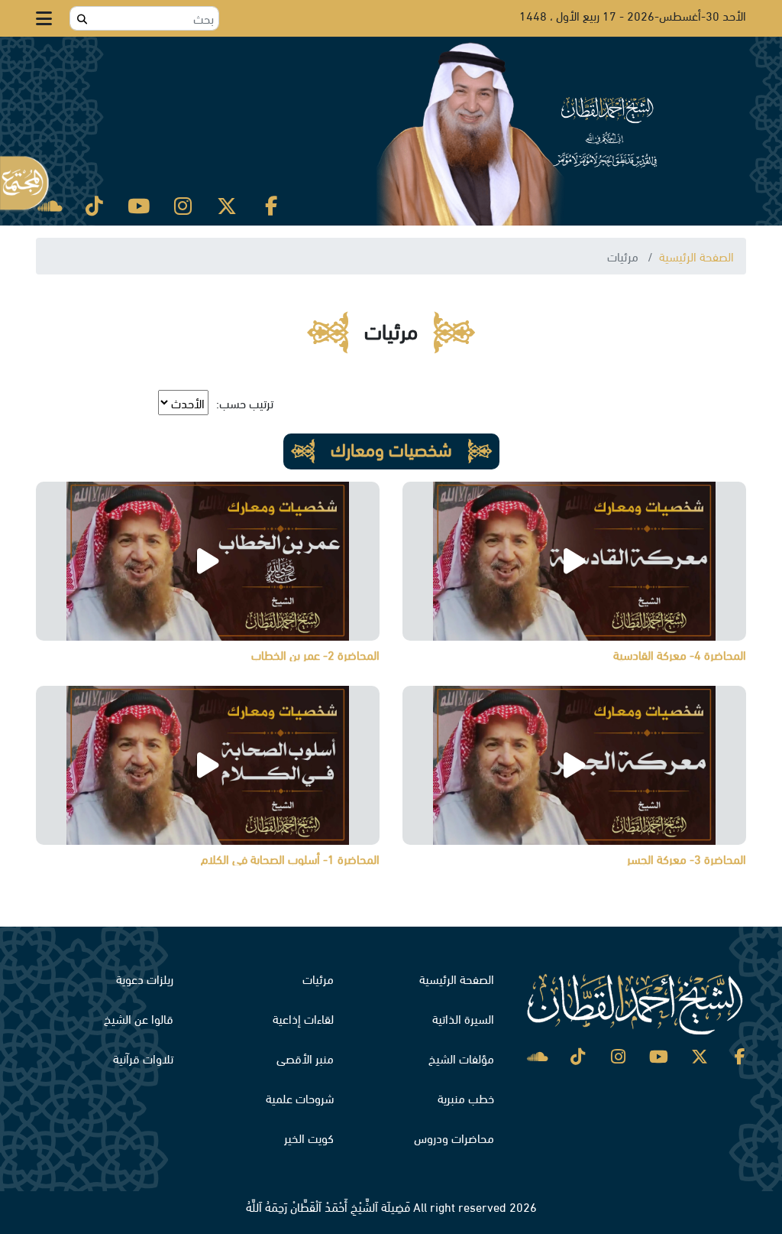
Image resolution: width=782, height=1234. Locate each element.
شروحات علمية (300, 1097)
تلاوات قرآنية (143, 1058)
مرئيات (318, 978)
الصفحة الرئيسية (696, 256)
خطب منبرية (466, 1097)
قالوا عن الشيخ (138, 1018)
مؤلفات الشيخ (461, 1058)
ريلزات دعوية (144, 978)
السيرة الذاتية (463, 1018)
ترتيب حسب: (244, 403)
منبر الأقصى (305, 1058)
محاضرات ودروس (454, 1137)
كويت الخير (309, 1137)
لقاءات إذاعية (303, 1018)
